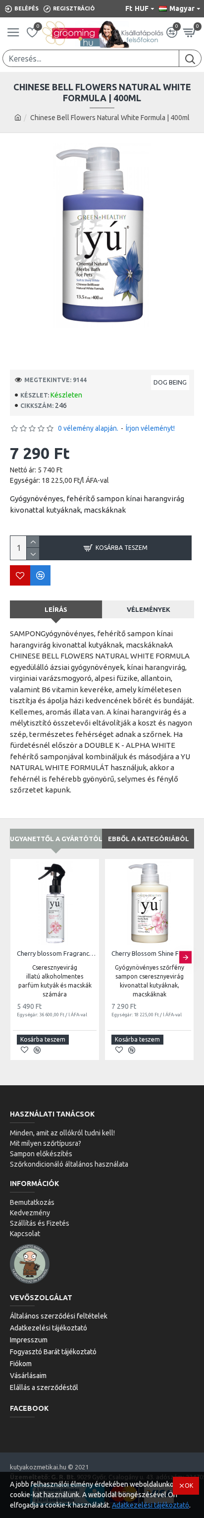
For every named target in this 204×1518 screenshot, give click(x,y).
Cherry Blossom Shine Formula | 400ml (151, 953)
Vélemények (148, 609)
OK (189, 1485)
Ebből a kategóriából (148, 838)
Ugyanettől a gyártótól (56, 838)
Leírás (56, 609)
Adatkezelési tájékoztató (150, 1505)
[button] (18, 957)
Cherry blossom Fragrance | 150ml (57, 953)
